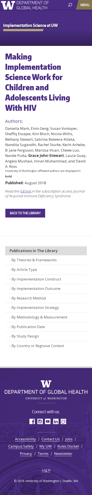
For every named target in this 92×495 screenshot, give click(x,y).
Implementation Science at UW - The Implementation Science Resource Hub (33, 6)
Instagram (40, 421)
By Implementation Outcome (36, 288)
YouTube (48, 421)
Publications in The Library (33, 250)
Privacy (26, 453)
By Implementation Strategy (35, 307)
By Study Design (25, 336)
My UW (45, 446)
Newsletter (63, 453)
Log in (46, 470)
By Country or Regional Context (38, 345)
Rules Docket (68, 446)
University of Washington (9, 5)
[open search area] (70, 4)
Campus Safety (21, 446)
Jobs (69, 439)
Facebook (32, 421)
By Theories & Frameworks (34, 259)
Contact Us (51, 439)
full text (25, 191)
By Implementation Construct (36, 279)
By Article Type (24, 269)
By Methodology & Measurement (39, 317)
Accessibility (25, 439)
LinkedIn (56, 421)
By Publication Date (28, 326)
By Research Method (29, 298)
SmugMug (64, 421)
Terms (43, 453)
